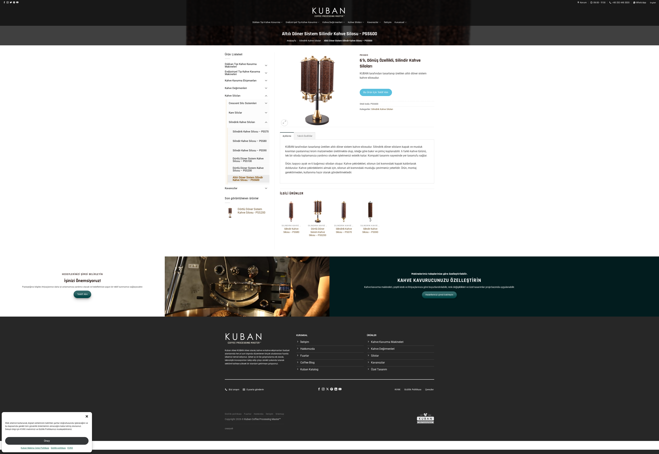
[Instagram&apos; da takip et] (8, 2)
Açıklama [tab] (287, 136)
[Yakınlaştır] (284, 122)
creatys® (229, 428)
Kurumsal (399, 22)
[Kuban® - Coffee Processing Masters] (329, 12)
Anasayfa (291, 40)
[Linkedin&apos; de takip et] (335, 389)
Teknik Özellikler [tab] (304, 136)
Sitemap (280, 414)
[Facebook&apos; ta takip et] (4, 2)
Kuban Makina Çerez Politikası (35, 448)
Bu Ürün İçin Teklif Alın (375, 92)
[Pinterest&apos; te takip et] (14, 2)
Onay (47, 440)
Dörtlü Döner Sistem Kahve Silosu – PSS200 (317, 232)
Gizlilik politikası (58, 448)
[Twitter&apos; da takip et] (11, 2)
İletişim (387, 22)
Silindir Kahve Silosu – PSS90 (370, 230)
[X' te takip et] (327, 389)
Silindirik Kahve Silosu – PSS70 (344, 230)
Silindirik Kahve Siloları (310, 40)
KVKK (70, 448)
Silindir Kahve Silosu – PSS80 (291, 230)
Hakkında (259, 414)
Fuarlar (247, 414)
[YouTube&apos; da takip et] (17, 2)
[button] (87, 416)
